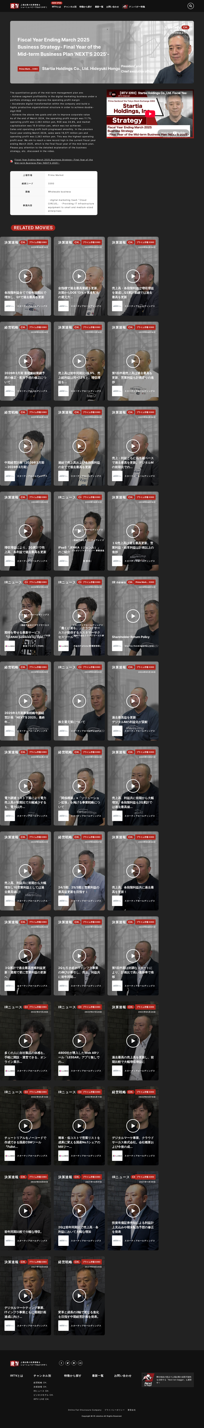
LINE (82, 1362)
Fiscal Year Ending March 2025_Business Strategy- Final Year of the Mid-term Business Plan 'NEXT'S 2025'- (54, 161)
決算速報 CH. (40, 1387)
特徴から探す (85, 6)
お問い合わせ (112, 6)
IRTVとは (56, 6)
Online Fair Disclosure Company (85, 1410)
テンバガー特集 (137, 6)
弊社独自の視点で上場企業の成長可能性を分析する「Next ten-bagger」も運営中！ (174, 1380)
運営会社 (132, 1410)
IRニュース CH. (41, 1391)
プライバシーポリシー (115, 1410)
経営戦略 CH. (40, 1382)
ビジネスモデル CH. (44, 1395)
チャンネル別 (70, 6)
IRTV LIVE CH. (41, 1399)
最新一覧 (99, 6)
